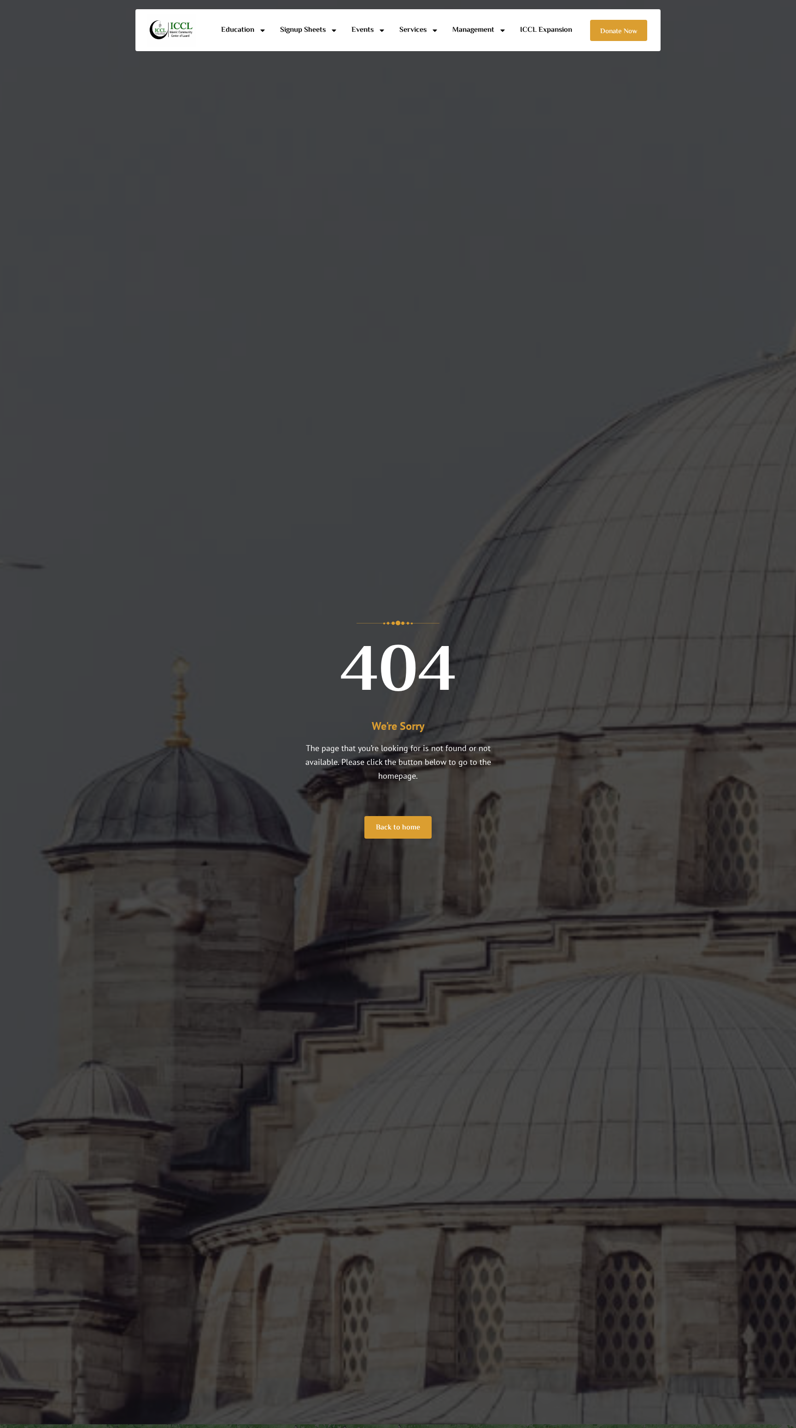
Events (362, 30)
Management (473, 30)
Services (413, 30)
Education (237, 30)
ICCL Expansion (546, 30)
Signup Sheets (303, 30)
